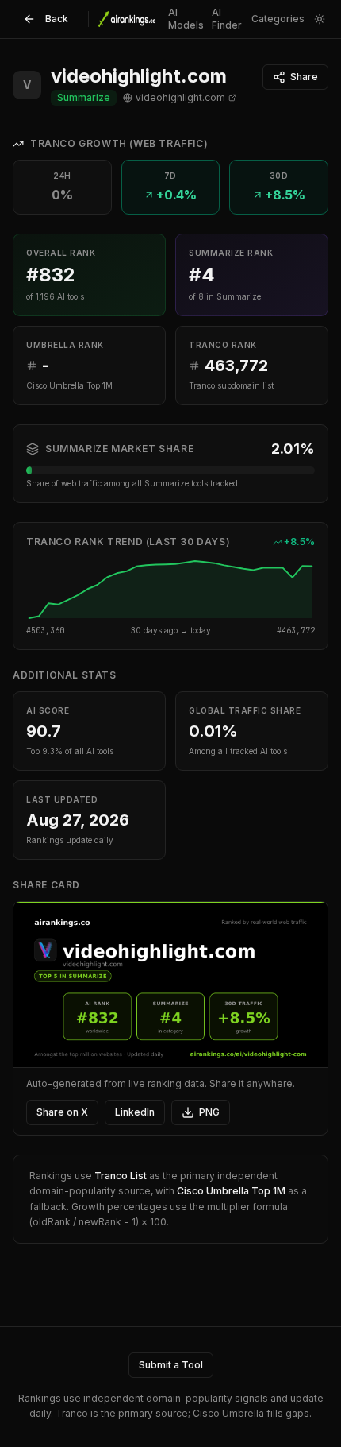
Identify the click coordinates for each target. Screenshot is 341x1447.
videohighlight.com (180, 97)
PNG (209, 1112)
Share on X (62, 1112)
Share (304, 77)
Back (56, 19)
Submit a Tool (171, 1365)
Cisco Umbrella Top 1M (231, 1191)
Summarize (83, 97)
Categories (278, 19)
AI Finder (227, 18)
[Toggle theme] (319, 19)
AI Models (186, 18)
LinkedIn (135, 1112)
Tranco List (120, 1176)
